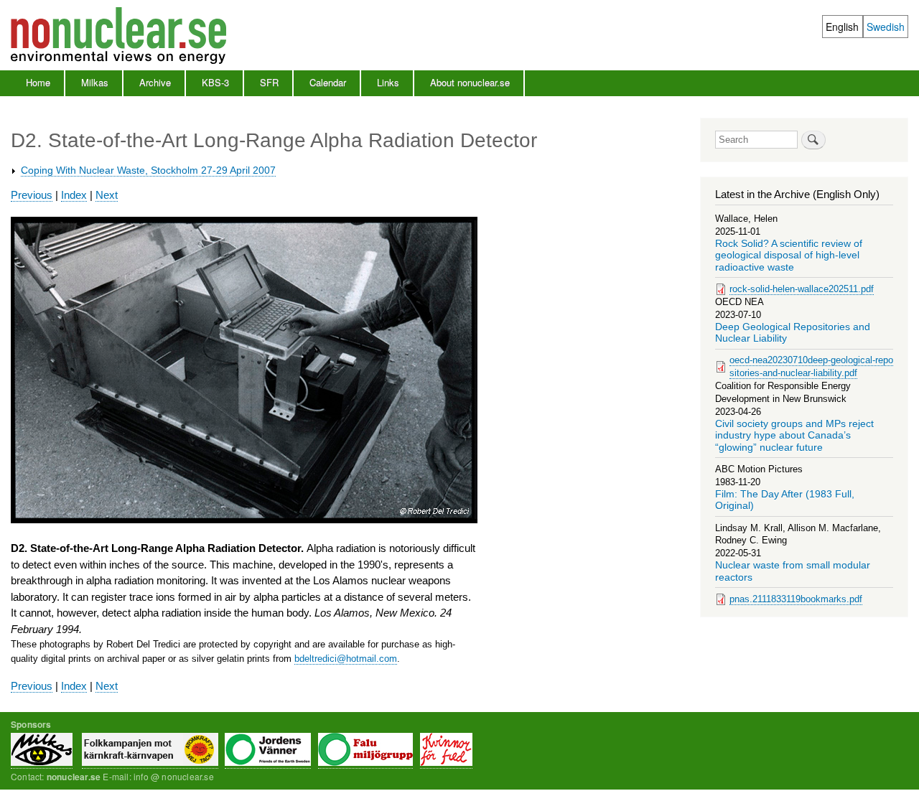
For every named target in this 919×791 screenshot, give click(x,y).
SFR (269, 82)
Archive (155, 82)
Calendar (327, 82)
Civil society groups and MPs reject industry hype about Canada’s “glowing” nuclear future (794, 435)
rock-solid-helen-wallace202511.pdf (801, 289)
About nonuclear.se (470, 82)
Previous (31, 195)
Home (38, 82)
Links (388, 82)
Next (106, 195)
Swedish (886, 26)
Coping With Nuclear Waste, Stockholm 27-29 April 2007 (148, 170)
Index (74, 195)
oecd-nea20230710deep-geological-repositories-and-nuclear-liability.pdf (811, 366)
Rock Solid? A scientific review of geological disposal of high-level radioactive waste (788, 255)
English (842, 26)
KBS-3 (215, 82)
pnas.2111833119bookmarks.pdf (795, 599)
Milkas (94, 82)
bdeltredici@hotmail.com (345, 658)
